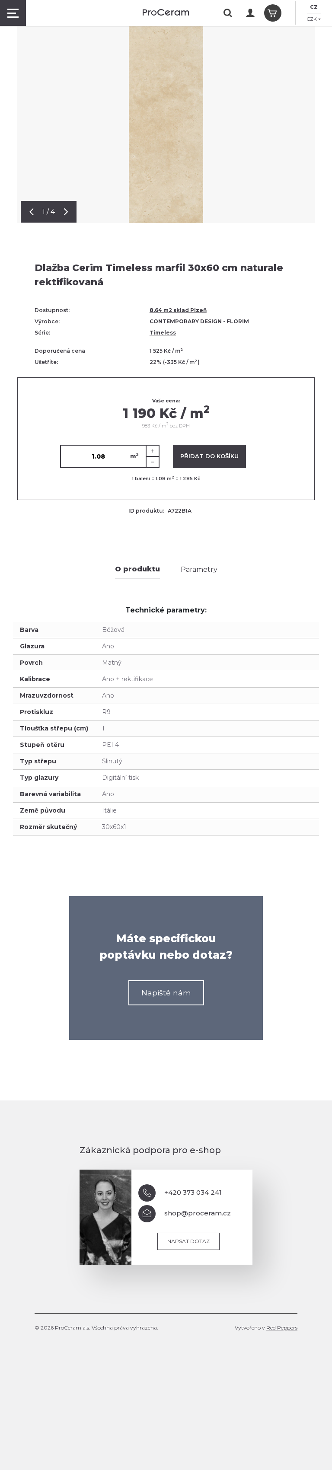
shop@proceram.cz (197, 1213)
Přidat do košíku (209, 456)
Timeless (163, 332)
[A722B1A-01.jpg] (166, 111)
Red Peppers (281, 1327)
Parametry (199, 569)
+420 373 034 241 (193, 1192)
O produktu (137, 569)
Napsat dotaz (188, 1241)
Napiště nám (166, 992)
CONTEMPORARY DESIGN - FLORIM (199, 321)
